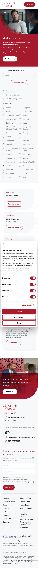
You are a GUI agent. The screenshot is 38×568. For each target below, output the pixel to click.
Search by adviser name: (16, 70)
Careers (5, 505)
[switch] (33, 284)
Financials (6, 522)
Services (6, 498)
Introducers (24, 528)
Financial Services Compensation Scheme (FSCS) (26, 522)
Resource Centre (9, 501)
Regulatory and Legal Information (12, 543)
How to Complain (26, 508)
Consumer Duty (26, 498)
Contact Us (7, 515)
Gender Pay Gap (23, 545)
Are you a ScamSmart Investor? (24, 514)
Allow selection (19, 317)
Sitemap (32, 545)
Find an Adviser (8, 512)
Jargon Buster (25, 505)
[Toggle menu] (29, 4)
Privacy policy (6, 541)
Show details (27, 305)
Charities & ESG (25, 501)
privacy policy (29, 482)
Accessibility (26, 543)
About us (6, 508)
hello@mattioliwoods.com (16, 417)
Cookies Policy (16, 541)
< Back (5, 12)
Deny (19, 323)
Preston (14, 198)
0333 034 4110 (13, 420)
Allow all (19, 311)
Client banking (8, 519)
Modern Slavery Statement (10, 545)
